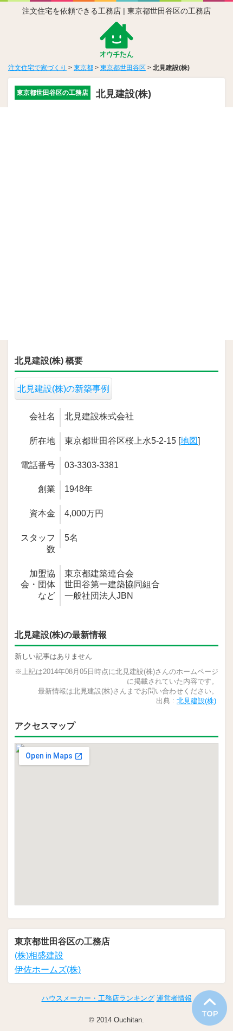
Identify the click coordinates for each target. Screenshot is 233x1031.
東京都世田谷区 (123, 68)
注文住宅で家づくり (37, 68)
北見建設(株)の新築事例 (63, 388)
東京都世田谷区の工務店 (52, 92)
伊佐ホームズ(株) (48, 969)
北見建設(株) (196, 701)
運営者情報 (174, 998)
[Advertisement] (116, 223)
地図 (189, 440)
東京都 (83, 68)
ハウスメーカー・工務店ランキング (98, 998)
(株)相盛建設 (39, 955)
